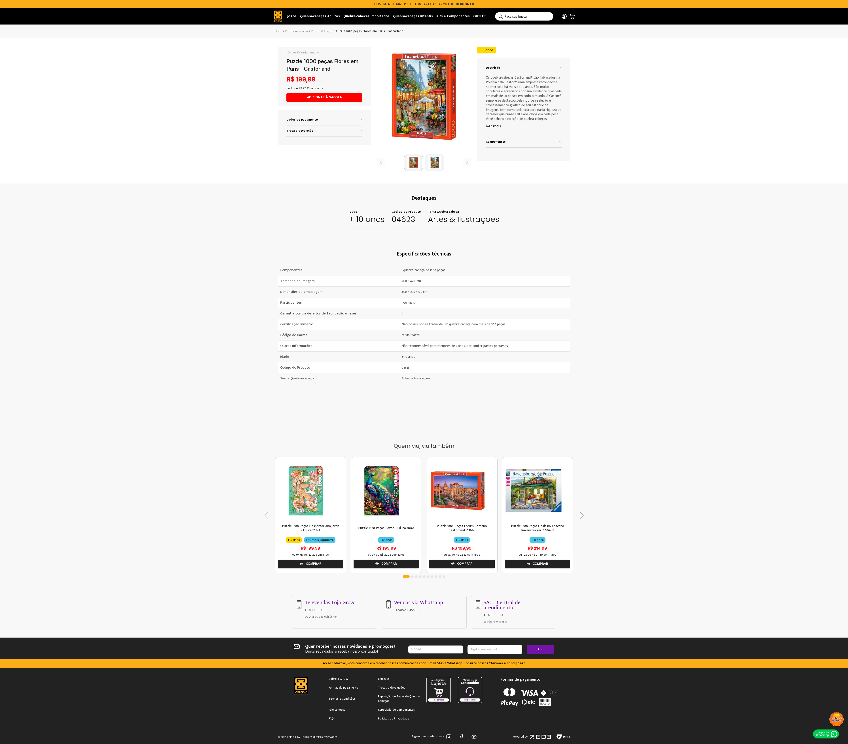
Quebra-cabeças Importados (366, 16)
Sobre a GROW (338, 679)
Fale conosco (337, 710)
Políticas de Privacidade (393, 718)
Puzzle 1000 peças (321, 31)
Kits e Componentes (453, 16)
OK (540, 649)
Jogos (292, 16)
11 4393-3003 (494, 615)
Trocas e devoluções (391, 687)
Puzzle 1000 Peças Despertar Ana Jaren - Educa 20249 (310, 528)
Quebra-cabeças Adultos (320, 16)
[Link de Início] (279, 31)
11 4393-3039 (315, 609)
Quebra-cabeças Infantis (413, 16)
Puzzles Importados (296, 31)
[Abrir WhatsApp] (826, 734)
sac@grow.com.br (495, 621)
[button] (424, 96)
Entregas (384, 679)
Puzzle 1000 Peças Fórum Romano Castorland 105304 (462, 528)
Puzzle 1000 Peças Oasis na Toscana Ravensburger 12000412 (537, 528)
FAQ (331, 718)
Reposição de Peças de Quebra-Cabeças (399, 698)
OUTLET (479, 16)
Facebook (462, 737)
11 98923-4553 (405, 609)
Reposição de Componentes (396, 710)
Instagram (449, 737)
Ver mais (493, 126)
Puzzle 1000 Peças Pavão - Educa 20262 (386, 528)
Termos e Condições (342, 699)
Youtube (475, 737)
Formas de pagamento (343, 687)
